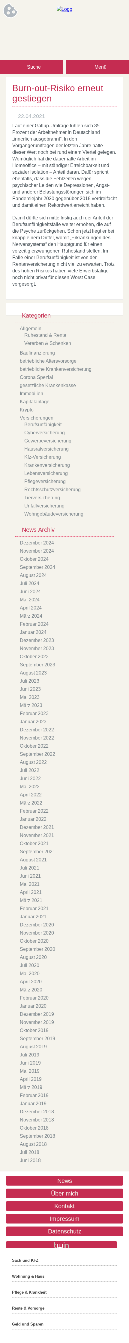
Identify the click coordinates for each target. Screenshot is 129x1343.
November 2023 (37, 648)
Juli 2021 (29, 867)
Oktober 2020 (34, 941)
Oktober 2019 (34, 1030)
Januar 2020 (33, 1006)
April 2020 (31, 981)
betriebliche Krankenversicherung (56, 369)
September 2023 (37, 664)
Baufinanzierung (37, 352)
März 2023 (31, 705)
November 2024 (37, 551)
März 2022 (31, 802)
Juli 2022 (29, 770)
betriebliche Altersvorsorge (48, 361)
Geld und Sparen (28, 1324)
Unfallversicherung (44, 505)
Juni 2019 (30, 1062)
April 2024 (31, 607)
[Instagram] (58, 29)
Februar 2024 (34, 624)
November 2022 (37, 737)
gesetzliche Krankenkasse (48, 385)
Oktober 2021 (34, 843)
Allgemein (30, 328)
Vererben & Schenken (47, 343)
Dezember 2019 (37, 1014)
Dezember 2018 (37, 1111)
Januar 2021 (33, 916)
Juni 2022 (30, 778)
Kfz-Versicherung (42, 457)
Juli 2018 (29, 1152)
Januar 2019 (33, 1103)
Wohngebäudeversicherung (53, 513)
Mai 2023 (30, 697)
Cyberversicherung (44, 432)
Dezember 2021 (37, 827)
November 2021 (37, 835)
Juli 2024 (29, 583)
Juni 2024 (30, 591)
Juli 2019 (29, 1054)
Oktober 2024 (34, 559)
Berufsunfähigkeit (43, 424)
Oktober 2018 (34, 1128)
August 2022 (33, 762)
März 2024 (31, 616)
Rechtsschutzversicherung (52, 489)
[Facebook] (46, 29)
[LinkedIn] (70, 29)
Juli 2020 (29, 965)
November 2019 (37, 1022)
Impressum (65, 1218)
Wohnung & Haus (28, 1276)
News (64, 1180)
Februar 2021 (34, 908)
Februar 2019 (34, 1095)
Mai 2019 (30, 1071)
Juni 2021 (30, 876)
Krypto (27, 409)
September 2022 (37, 754)
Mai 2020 (30, 973)
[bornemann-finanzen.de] (64, 9)
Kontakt (64, 1206)
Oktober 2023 (34, 656)
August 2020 (33, 957)
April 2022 (31, 794)
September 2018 (37, 1136)
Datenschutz (64, 1231)
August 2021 (33, 859)
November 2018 (37, 1119)
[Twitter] (82, 29)
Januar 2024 (33, 632)
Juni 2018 (30, 1160)
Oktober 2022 (34, 746)
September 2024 (37, 567)
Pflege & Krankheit (29, 1292)
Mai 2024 (30, 599)
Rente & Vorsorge (28, 1308)
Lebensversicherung (46, 473)
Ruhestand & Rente (45, 335)
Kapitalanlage (35, 401)
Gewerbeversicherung (47, 440)
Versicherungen (36, 417)
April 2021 (31, 892)
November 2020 (37, 932)
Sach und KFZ (25, 1260)
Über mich (64, 1193)
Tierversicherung (42, 497)
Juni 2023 (30, 689)
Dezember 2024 (37, 542)
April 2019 (31, 1079)
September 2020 (37, 949)
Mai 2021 (30, 884)
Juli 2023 (29, 681)
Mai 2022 (30, 786)
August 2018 (33, 1144)
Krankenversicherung (47, 465)
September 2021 (37, 851)
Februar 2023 (34, 713)
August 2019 (33, 1046)
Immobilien (31, 393)
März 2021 (31, 900)
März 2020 (31, 989)
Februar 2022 (34, 811)
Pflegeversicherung (45, 481)
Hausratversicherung (46, 448)
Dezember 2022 (37, 729)
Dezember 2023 (37, 640)
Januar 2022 (33, 819)
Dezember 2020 (37, 924)
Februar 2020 (34, 997)
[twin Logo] (61, 1244)
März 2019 (31, 1087)
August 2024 (33, 575)
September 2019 (37, 1038)
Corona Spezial (36, 377)
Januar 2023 (33, 721)
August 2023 (33, 672)
